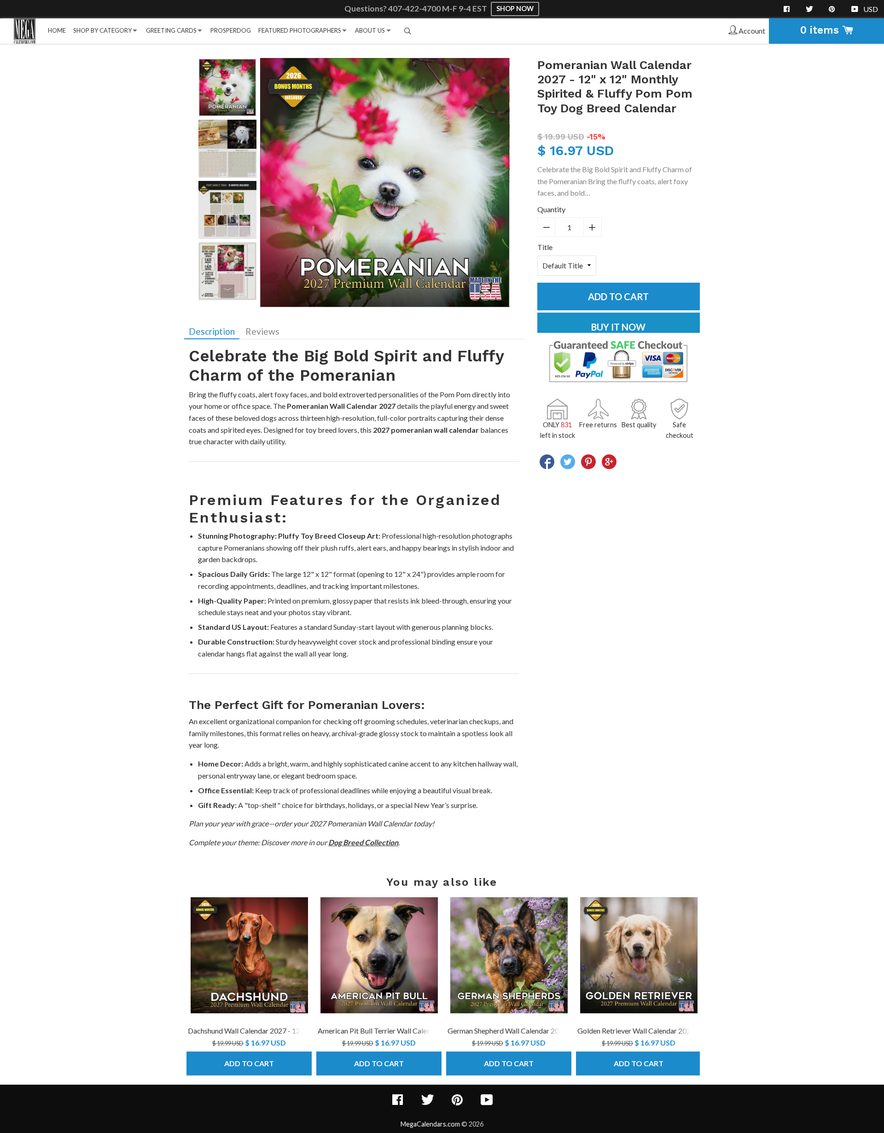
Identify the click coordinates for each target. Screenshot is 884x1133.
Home (57, 30)
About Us (370, 30)
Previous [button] (227, 67)
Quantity (551, 209)
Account (751, 30)
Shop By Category (102, 30)
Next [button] (227, 291)
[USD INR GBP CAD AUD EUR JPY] (871, 9)
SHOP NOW (515, 8)
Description (212, 331)
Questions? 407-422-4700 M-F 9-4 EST (416, 8)
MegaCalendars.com (430, 1124)
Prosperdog (230, 30)
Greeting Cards (171, 30)
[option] (227, 87)
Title (544, 247)
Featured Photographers (299, 30)
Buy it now (618, 326)
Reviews (262, 331)
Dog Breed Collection (363, 842)
